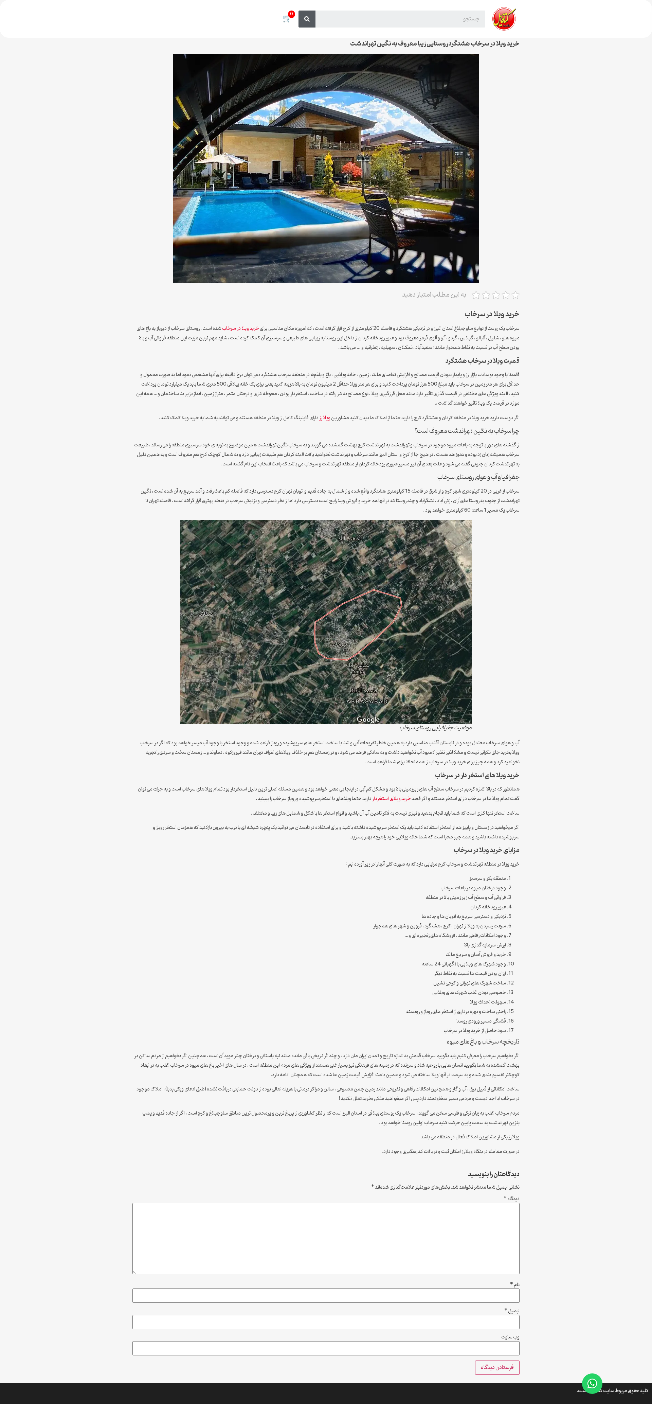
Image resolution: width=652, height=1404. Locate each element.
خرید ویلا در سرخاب (240, 328)
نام (515, 1285)
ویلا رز (324, 418)
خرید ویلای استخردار (391, 798)
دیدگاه (512, 1199)
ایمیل (512, 1311)
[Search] (306, 19)
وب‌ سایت (510, 1337)
